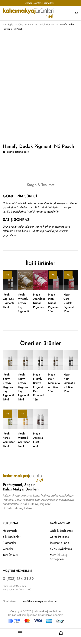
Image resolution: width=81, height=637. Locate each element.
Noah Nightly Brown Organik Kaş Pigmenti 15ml (38, 387)
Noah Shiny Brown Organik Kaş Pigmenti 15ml (8, 387)
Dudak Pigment (46, 24)
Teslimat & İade (59, 543)
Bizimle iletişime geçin (18, 152)
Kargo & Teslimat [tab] (40, 185)
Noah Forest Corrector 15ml (9, 439)
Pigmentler (9, 543)
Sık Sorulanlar (11, 537)
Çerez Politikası (59, 537)
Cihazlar (8, 549)
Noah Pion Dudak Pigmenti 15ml (53, 303)
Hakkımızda (10, 530)
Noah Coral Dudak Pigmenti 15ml (68, 303)
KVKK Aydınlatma (61, 549)
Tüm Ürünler (10, 555)
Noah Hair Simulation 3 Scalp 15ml (54, 382)
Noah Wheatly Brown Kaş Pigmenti (23, 303)
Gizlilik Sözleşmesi (61, 530)
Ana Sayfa (8, 24)
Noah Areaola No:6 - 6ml (38, 439)
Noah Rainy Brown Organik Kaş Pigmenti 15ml (23, 387)
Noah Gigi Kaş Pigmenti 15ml (8, 301)
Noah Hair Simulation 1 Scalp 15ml (69, 382)
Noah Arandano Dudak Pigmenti (39, 301)
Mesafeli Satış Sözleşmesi (58, 557)
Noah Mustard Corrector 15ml (24, 439)
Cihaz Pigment (25, 24)
